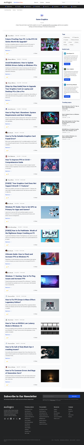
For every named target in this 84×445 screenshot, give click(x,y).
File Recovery (27, 425)
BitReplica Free (42, 418)
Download (67, 63)
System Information (43, 424)
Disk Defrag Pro (28, 411)
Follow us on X (56, 418)
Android (76, 42)
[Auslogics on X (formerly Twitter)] (17, 419)
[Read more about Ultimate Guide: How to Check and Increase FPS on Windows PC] (50, 259)
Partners (70, 416)
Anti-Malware (27, 424)
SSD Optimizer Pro (28, 413)
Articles (55, 411)
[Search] (79, 2)
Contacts (42, 2)
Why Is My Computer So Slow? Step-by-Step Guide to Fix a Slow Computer (71, 122)
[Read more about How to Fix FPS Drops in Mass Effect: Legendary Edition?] (50, 305)
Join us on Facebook (58, 416)
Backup (71, 44)
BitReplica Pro (27, 418)
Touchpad (66, 39)
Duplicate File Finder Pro (29, 416)
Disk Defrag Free (42, 411)
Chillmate (27, 429)
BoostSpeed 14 (70, 53)
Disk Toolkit (27, 433)
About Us (36, 2)
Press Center (70, 414)
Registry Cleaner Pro (29, 414)
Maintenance (28, 6)
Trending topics (67, 102)
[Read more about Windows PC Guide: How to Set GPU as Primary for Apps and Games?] (50, 212)
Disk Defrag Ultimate (72, 84)
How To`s (47, 6)
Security (18, 6)
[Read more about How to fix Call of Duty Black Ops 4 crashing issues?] (50, 352)
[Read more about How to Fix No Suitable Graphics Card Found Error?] (50, 141)
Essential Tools (28, 431)
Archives (75, 6)
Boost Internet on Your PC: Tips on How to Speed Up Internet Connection (70, 107)
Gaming (65, 6)
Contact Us (70, 411)
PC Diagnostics (76, 37)
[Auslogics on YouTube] (20, 419)
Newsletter (56, 414)
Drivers (70, 42)
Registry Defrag (42, 422)
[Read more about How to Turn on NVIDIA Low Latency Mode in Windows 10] (50, 328)
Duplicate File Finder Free (44, 416)
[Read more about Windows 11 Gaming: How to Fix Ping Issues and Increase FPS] (50, 281)
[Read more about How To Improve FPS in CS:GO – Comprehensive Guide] (50, 165)
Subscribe (48, 2)
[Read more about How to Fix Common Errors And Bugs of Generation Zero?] (50, 376)
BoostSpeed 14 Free (43, 409)
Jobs (69, 413)
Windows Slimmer (42, 420)
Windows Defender (75, 39)
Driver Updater (70, 69)
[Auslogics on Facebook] (14, 419)
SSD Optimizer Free (43, 413)
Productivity (37, 6)
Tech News (56, 6)
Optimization (9, 6)
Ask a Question (57, 413)
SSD (65, 42)
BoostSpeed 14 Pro (28, 409)
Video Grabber (27, 427)
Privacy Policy (52, 400)
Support (55, 409)
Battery (65, 44)
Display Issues (67, 37)
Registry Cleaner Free (43, 414)
